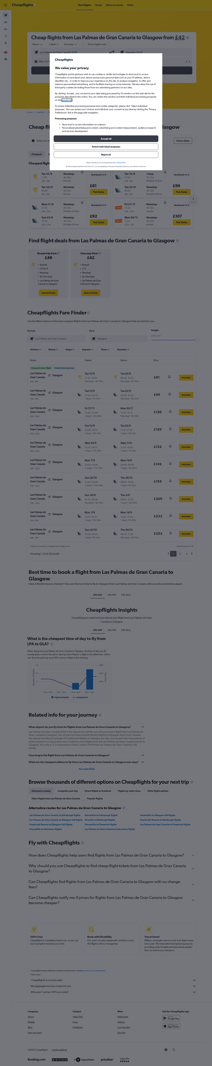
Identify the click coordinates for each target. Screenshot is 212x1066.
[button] (106, 138)
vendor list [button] (67, 100)
